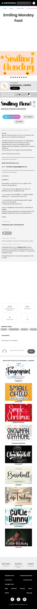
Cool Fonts (8, 580)
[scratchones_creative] (5, 85)
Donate (8, 233)
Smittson (18, 547)
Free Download (13, 117)
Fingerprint (18, 381)
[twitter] (18, 599)
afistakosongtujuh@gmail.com (16, 167)
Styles (11, 8)
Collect (29, 117)
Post (31, 351)
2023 (9, 306)
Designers (31, 566)
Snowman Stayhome (18, 443)
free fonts (6, 566)
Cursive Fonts (27, 580)
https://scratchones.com (10, 163)
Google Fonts (9, 584)
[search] (24, 3)
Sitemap (29, 593)
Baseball (18, 485)
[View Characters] (34, 102)
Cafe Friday (18, 505)
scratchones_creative (20, 85)
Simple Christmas (18, 422)
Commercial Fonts (26, 575)
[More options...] (34, 106)
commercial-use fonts (18, 566)
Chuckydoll (18, 464)
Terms (30, 588)
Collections (20, 8)
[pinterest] (24, 599)
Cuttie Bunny (18, 526)
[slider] (19, 94)
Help (6, 588)
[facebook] (12, 599)
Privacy (22, 588)
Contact (15, 88)
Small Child (18, 402)
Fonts (5, 8)
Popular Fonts (9, 575)
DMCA (7, 593)
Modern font (22, 247)
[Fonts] (8, 3)
